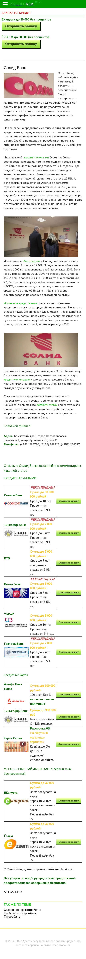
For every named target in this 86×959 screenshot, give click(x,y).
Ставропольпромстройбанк (22, 909)
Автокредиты (31, 261)
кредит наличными (36, 157)
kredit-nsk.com (64, 869)
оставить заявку (47, 404)
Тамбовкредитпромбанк (20, 913)
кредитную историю (17, 379)
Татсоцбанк (12, 916)
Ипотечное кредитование (20, 303)
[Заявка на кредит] (5, 4)
